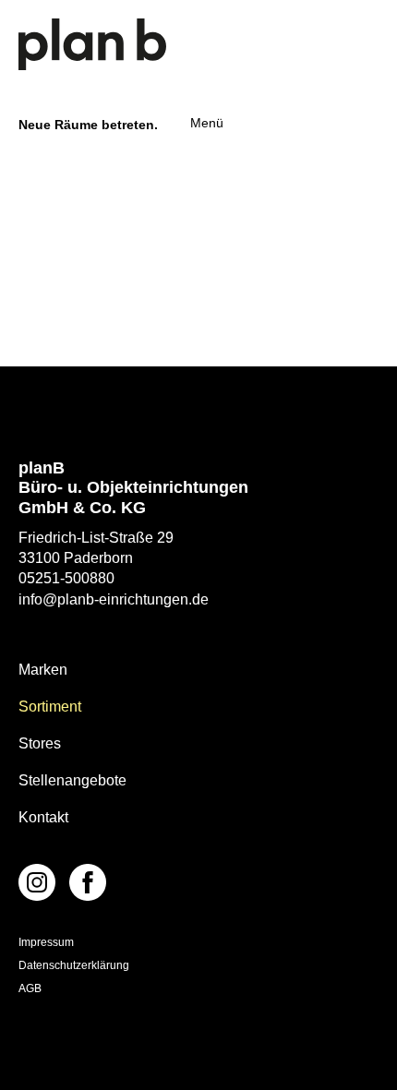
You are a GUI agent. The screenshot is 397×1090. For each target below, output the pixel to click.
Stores (39, 743)
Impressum (46, 942)
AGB (30, 988)
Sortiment (49, 706)
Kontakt (43, 817)
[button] (202, 123)
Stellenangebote (72, 780)
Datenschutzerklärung (73, 965)
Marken (42, 669)
